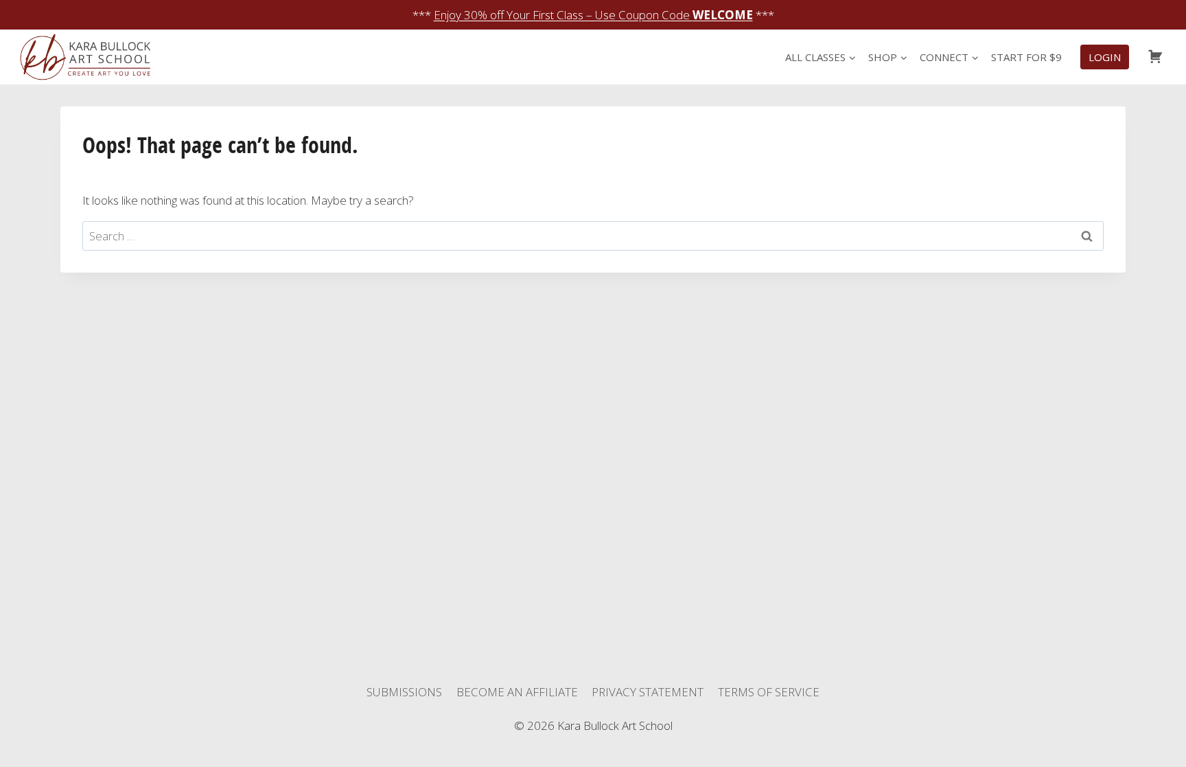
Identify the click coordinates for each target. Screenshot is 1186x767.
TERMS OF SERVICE (768, 692)
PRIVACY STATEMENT (648, 692)
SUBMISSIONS (404, 692)
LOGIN (1105, 57)
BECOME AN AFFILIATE (517, 692)
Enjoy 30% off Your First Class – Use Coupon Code (593, 15)
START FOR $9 (1026, 57)
